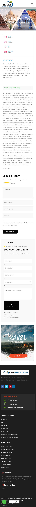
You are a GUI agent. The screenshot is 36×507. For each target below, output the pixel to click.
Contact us (4, 428)
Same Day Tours (6, 461)
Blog (2, 422)
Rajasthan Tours (6, 458)
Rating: (13, 183)
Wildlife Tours (5, 467)
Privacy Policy (5, 431)
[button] (18, 88)
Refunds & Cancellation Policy (10, 434)
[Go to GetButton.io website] (4, 505)
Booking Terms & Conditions (9, 437)
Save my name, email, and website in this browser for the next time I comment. (18, 224)
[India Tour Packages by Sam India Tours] (7, 4)
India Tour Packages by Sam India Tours (20, 498)
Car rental (4, 425)
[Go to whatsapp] (4, 502)
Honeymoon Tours (6, 452)
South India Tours (6, 464)
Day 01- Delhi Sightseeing (12, 88)
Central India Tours (6, 446)
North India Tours (6, 455)
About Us (4, 419)
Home (7, 22)
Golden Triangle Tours (7, 449)
